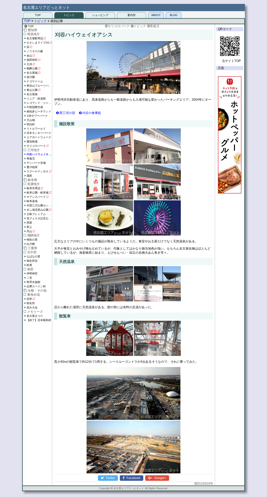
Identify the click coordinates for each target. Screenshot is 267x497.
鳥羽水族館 (33, 282)
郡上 (29, 226)
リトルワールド (36, 128)
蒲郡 (29, 175)
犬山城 (31, 120)
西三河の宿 (67, 113)
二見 (29, 277)
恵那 (29, 222)
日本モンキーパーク (39, 132)
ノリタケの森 (35, 51)
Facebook (133, 478)
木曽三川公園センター (39, 205)
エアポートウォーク (39, 137)
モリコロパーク (119, 26)
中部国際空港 (35, 107)
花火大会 (32, 307)
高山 (29, 231)
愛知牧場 (32, 141)
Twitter (110, 478)
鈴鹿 (29, 265)
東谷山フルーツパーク (39, 85)
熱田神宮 (32, 59)
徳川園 (31, 77)
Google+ (160, 478)
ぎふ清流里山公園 (37, 209)
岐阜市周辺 (33, 188)
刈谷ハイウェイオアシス (39, 154)
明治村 (31, 124)
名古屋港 (32, 94)
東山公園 (32, 89)
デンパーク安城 (36, 162)
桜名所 (31, 303)
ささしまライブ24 (38, 42)
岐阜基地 (32, 201)
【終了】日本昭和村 (39, 320)
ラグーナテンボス (37, 171)
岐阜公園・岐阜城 (37, 192)
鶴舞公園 (32, 68)
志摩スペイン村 (36, 286)
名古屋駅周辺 (35, 38)
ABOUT (156, 15)
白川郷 (31, 243)
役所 (29, 298)
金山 (29, 55)
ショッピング (100, 15)
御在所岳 (32, 260)
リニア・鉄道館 (36, 98)
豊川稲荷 (32, 167)
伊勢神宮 (32, 273)
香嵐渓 (154, 26)
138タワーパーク (37, 115)
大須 (29, 64)
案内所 (131, 15)
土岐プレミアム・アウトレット (39, 214)
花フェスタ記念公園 (39, 218)
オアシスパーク (36, 196)
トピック (69, 15)
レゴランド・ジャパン (39, 102)
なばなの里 (33, 256)
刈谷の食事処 (91, 113)
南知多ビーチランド (39, 111)
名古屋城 (32, 72)
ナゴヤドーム (35, 81)
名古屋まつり (35, 315)
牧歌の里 (32, 239)
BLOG (173, 15)
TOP (38, 15)
